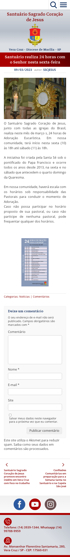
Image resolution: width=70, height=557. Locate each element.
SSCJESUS (49, 70)
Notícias (24, 296)
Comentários (41, 296)
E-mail (13, 385)
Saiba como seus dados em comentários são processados (29, 446)
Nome (13, 369)
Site (10, 400)
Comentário (16, 332)
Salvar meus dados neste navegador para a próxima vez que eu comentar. (33, 420)
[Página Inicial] (35, 46)
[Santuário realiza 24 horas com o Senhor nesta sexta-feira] (35, 98)
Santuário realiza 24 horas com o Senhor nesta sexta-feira (35, 59)
